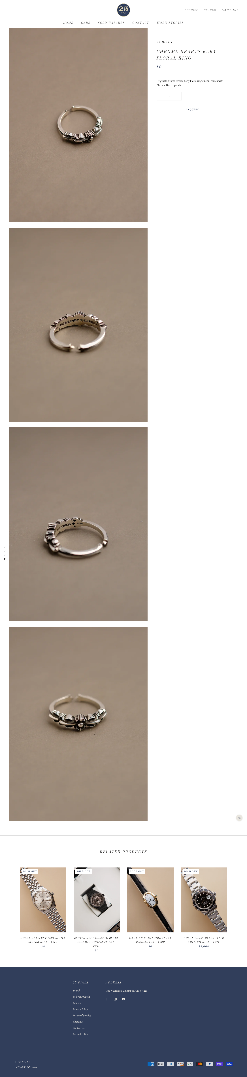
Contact (140, 23)
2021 (34, 1067)
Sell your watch (81, 996)
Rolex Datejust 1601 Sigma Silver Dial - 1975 (43, 939)
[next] (236, 906)
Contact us (78, 1028)
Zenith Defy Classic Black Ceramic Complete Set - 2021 (96, 941)
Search (210, 10)
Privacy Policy (80, 1009)
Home (68, 23)
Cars (85, 23)
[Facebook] (107, 999)
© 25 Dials (22, 1062)
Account (192, 10)
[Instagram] (115, 999)
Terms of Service (82, 1015)
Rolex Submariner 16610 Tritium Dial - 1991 (204, 939)
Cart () (230, 10)
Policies (77, 1003)
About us (78, 1021)
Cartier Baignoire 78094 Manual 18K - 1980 (150, 939)
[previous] (11, 906)
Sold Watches (111, 23)
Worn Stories (170, 23)
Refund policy (80, 1034)
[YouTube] (123, 999)
